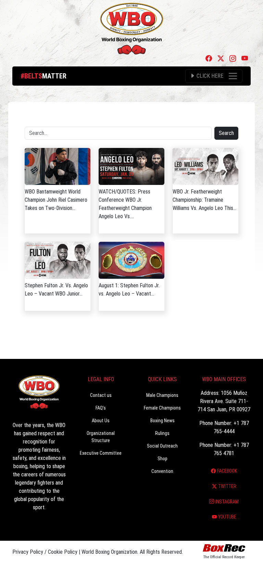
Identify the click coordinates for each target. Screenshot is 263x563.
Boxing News (162, 420)
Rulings (162, 433)
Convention (162, 471)
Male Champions (162, 395)
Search (226, 133)
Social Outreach (162, 446)
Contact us (101, 395)
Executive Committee (101, 453)
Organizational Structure (101, 436)
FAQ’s (101, 408)
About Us (101, 420)
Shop (162, 458)
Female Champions (162, 408)
